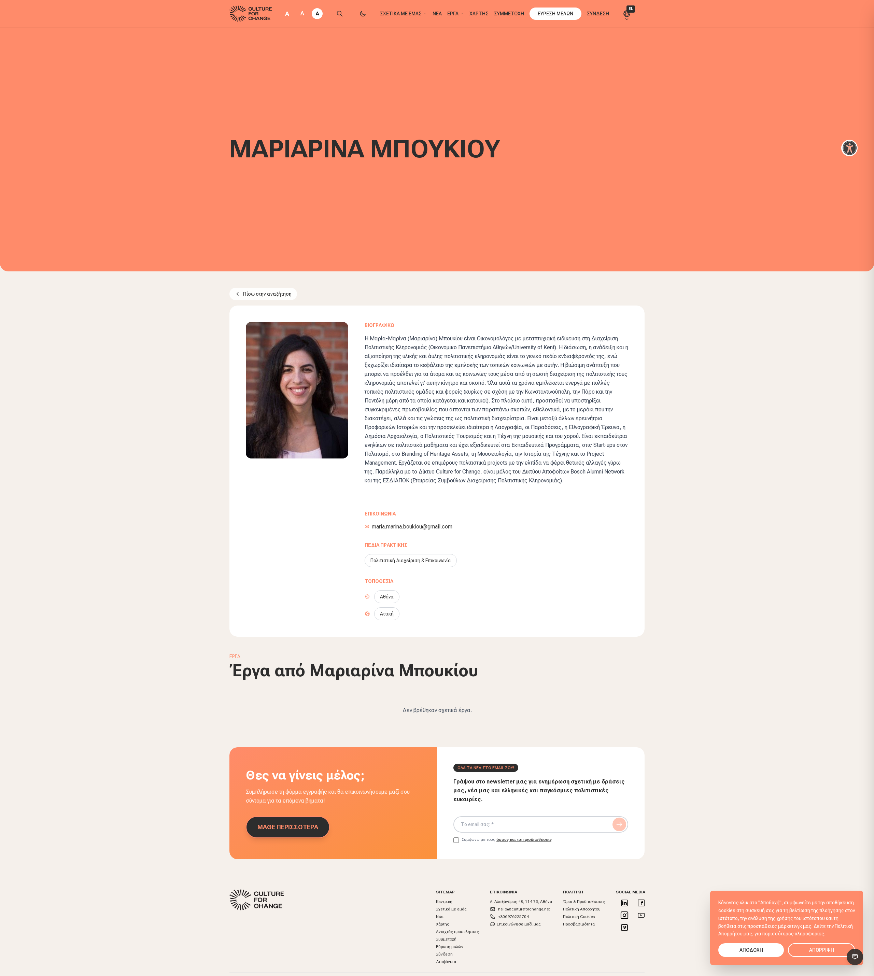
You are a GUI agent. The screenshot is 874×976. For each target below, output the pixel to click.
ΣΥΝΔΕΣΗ (598, 13)
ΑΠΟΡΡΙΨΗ (821, 950)
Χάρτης (442, 924)
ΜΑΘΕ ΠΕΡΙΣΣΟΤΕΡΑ (287, 827)
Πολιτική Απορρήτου (582, 909)
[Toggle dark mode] (363, 14)
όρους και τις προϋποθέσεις (524, 839)
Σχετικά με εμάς (451, 909)
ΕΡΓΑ (453, 13)
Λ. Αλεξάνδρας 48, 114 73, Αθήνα (521, 901)
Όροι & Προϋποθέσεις (584, 901)
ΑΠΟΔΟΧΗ (751, 950)
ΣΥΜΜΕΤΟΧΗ (509, 13)
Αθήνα (387, 596)
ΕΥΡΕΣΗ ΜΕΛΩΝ (555, 13)
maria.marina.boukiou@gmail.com (412, 526)
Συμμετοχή (446, 939)
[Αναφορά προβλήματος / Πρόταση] (855, 957)
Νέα (439, 916)
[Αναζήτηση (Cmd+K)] (340, 14)
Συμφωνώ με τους (507, 839)
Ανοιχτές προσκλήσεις (457, 931)
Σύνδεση (444, 954)
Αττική (387, 614)
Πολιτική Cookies (579, 916)
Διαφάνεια (446, 961)
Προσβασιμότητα (579, 924)
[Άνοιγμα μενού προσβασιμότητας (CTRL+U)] (849, 148)
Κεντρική (444, 901)
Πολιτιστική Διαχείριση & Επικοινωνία (410, 560)
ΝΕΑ (437, 13)
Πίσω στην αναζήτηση (267, 294)
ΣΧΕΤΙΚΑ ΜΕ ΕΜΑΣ (401, 13)
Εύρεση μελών (449, 946)
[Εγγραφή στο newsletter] (619, 824)
